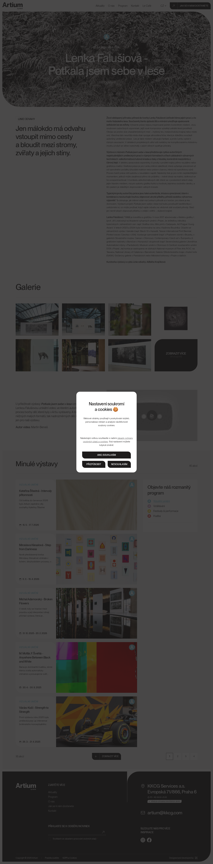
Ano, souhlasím (106, 455)
